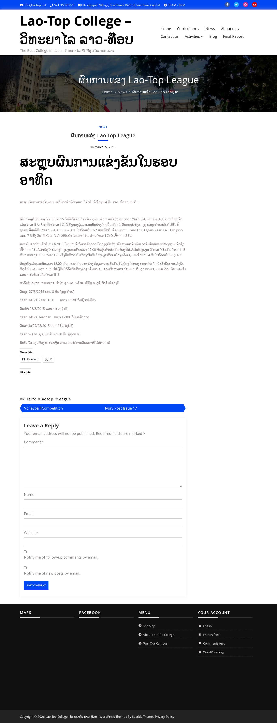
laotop (47, 399)
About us (228, 28)
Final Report (233, 36)
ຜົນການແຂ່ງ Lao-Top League (103, 135)
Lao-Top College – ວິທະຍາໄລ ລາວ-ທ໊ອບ (76, 30)
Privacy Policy (164, 716)
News (210, 28)
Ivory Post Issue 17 (121, 408)
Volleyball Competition (43, 408)
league (64, 399)
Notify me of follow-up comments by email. (61, 557)
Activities (192, 36)
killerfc (29, 399)
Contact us (170, 36)
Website (31, 532)
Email (28, 513)
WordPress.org (213, 652)
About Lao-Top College (158, 635)
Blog (213, 36)
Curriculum (186, 28)
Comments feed (214, 643)
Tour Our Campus (155, 643)
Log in (207, 626)
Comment (34, 442)
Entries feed (211, 635)
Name (29, 494)
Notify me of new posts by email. (52, 573)
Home (166, 28)
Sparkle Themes (143, 716)
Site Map (149, 626)
